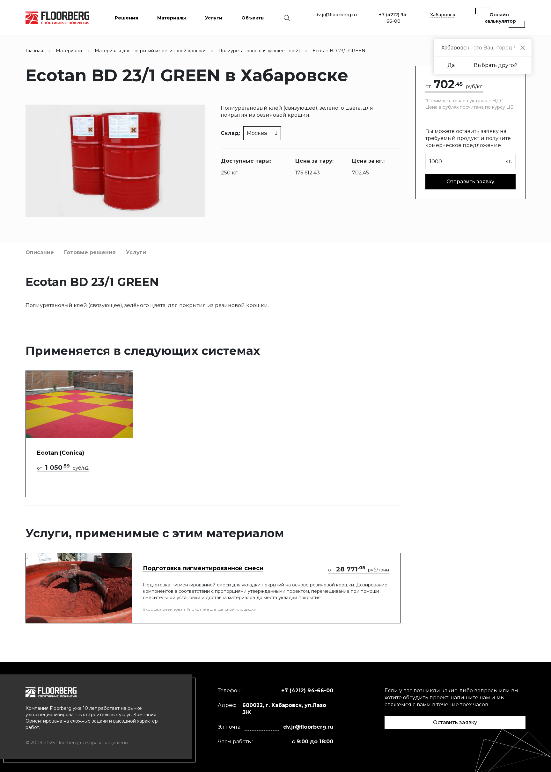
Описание (40, 252)
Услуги (136, 252)
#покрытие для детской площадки (221, 609)
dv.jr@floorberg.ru (336, 15)
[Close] (522, 48)
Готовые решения (90, 252)
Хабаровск (442, 15)
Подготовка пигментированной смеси (203, 568)
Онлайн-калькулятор (500, 18)
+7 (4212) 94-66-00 (393, 18)
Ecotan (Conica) (60, 452)
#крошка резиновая (164, 609)
